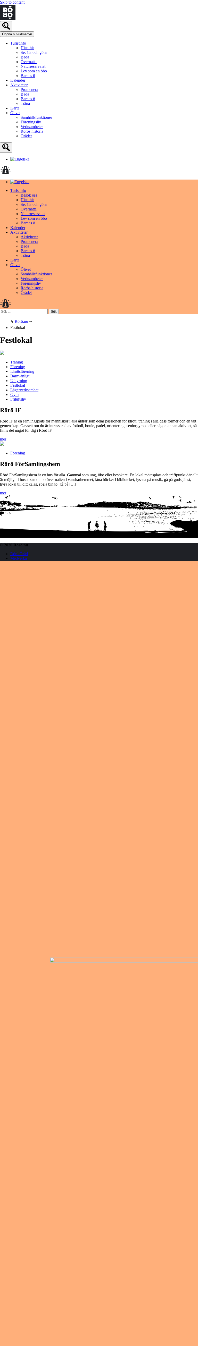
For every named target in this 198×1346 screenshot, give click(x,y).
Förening (17, 367)
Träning (16, 362)
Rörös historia (32, 131)
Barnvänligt (19, 376)
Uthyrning (18, 380)
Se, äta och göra (34, 52)
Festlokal (17, 385)
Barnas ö (28, 75)
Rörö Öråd (19, 554)
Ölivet (15, 113)
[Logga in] (5, 173)
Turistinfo (18, 43)
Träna (25, 103)
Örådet (26, 136)
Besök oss (29, 195)
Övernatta (29, 62)
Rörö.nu (21, 321)
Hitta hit (27, 48)
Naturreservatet (33, 66)
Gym (14, 394)
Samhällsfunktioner (36, 117)
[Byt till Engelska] (19, 159)
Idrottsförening (22, 371)
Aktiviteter (19, 85)
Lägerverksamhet (24, 390)
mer (3, 439)
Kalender (17, 80)
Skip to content (12, 2)
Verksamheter (32, 126)
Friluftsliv (18, 399)
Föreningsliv (31, 122)
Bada (25, 57)
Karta (14, 108)
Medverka (18, 558)
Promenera (29, 89)
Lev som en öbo (34, 71)
